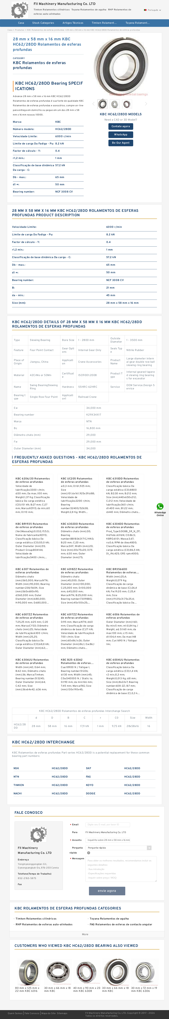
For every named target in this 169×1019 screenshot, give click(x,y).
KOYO (90, 785)
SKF (88, 768)
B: (13, 288)
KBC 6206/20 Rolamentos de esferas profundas (33, 480)
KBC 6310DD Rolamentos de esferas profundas (122, 480)
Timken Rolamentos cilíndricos (106, 23)
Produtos (19, 30)
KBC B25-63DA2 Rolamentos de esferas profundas (76, 663)
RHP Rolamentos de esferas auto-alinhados (86, 33)
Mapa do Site (48, 1013)
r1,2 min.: (19, 158)
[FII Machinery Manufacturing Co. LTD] (20, 9)
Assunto (76, 840)
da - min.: (18, 295)
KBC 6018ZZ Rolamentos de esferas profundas (77, 571)
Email (74, 824)
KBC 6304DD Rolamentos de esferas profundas (123, 525)
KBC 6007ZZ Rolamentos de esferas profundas (32, 616)
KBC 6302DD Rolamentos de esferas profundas (77, 525)
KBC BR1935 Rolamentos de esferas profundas (32, 525)
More (85, 934)
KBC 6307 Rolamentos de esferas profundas (32, 571)
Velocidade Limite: (25, 136)
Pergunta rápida (76, 850)
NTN (16, 777)
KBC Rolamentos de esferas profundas (45, 30)
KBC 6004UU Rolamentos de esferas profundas (123, 661)
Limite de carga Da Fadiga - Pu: (33, 143)
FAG (88, 777)
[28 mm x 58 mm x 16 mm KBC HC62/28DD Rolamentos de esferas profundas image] (121, 66)
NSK (16, 768)
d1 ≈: (16, 184)
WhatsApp (120, 134)
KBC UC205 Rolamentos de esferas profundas (76, 480)
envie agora (107, 891)
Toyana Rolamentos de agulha (140, 23)
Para (75, 832)
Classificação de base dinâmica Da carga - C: (33, 168)
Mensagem (77, 858)
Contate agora (121, 126)
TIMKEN (19, 785)
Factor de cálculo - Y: (27, 151)
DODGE (91, 793)
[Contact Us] (160, 509)
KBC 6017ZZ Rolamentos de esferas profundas (77, 616)
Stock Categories (43, 23)
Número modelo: (23, 129)
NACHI (18, 793)
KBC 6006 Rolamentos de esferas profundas (123, 616)
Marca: (17, 122)
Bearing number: (24, 192)
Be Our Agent (120, 143)
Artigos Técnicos (73, 23)
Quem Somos (15, 1013)
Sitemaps (62, 1013)
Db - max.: (19, 177)
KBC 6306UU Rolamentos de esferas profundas (32, 661)
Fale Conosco (32, 1013)
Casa (21, 23)
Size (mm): (19, 303)
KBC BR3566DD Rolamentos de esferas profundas (121, 573)
